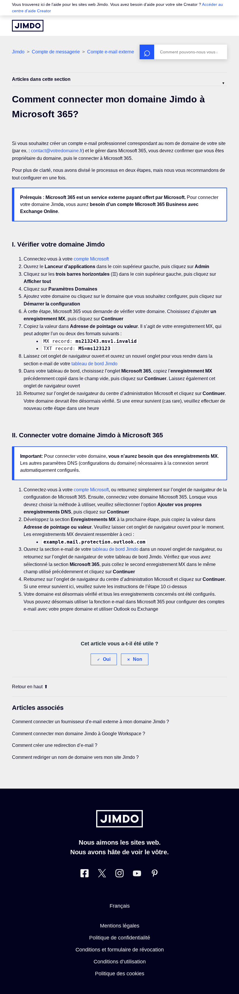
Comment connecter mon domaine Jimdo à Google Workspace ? (78, 733)
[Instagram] (119, 874)
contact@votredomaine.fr (56, 150)
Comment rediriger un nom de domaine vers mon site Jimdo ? (75, 757)
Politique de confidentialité (119, 938)
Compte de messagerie (56, 51)
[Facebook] (84, 874)
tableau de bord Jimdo (94, 363)
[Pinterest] (154, 874)
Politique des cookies (119, 973)
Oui (106, 659)
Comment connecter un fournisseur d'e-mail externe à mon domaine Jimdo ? (90, 721)
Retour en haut (27, 686)
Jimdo (18, 51)
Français (120, 906)
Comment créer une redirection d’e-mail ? (54, 745)
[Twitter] (102, 874)
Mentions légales (119, 926)
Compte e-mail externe (110, 51)
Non (137, 659)
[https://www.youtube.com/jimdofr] (137, 874)
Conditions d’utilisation (120, 962)
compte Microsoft (91, 258)
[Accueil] (27, 26)
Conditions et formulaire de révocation (119, 950)
